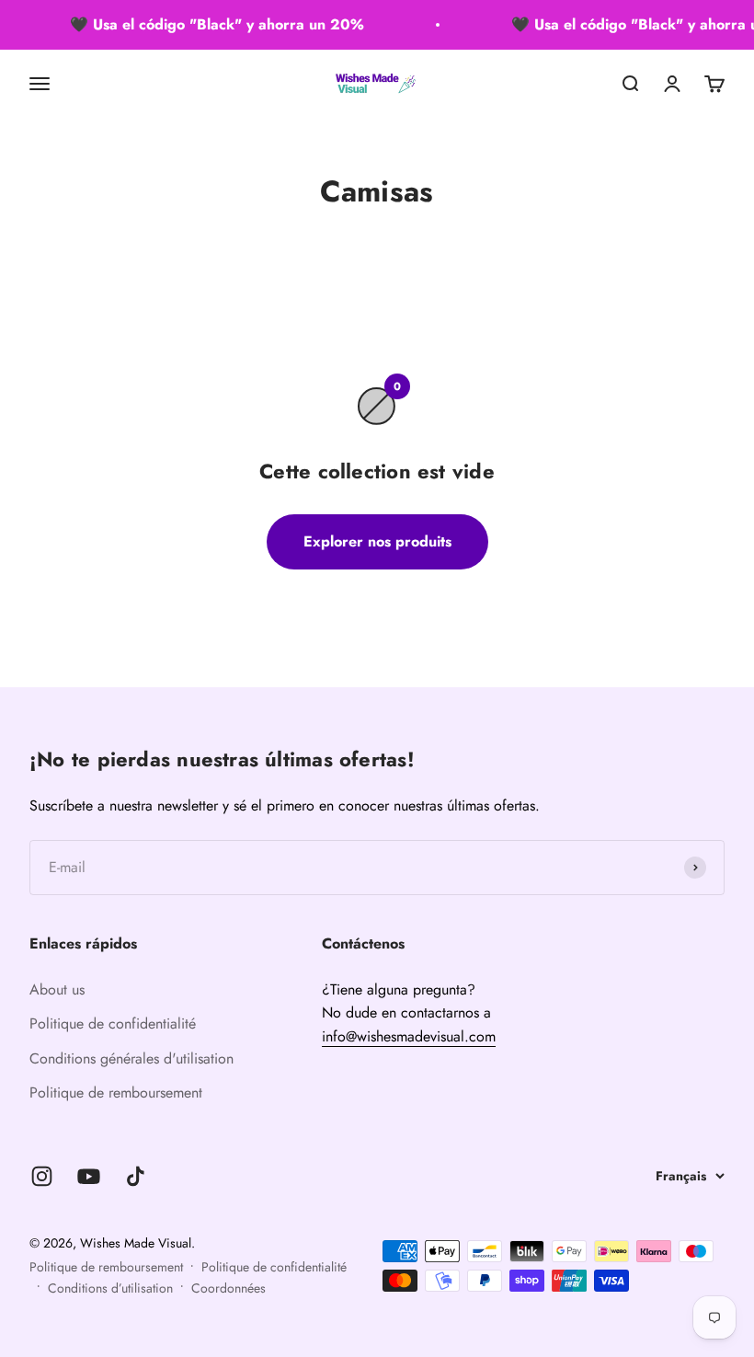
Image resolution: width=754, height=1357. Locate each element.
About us (57, 989)
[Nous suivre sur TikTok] (135, 1176)
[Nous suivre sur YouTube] (88, 1176)
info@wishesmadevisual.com (409, 1036)
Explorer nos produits (377, 541)
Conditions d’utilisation (110, 1288)
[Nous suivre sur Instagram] (41, 1176)
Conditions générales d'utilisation (131, 1058)
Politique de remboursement (115, 1092)
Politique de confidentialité (112, 1023)
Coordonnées (228, 1288)
